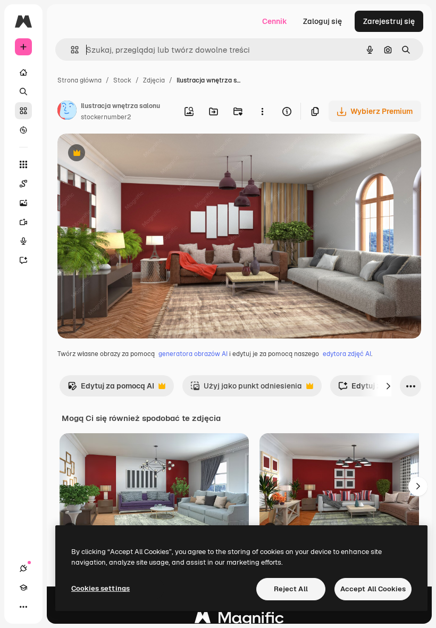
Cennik (274, 21)
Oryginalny (131, 154)
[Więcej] (23, 606)
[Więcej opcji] (262, 111)
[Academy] (23, 587)
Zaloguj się (322, 21)
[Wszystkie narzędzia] (23, 164)
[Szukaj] (23, 91)
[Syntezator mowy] (23, 241)
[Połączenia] (23, 568)
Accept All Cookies (373, 588)
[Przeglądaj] (23, 129)
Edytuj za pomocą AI (111, 388)
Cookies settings (100, 588)
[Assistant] (23, 260)
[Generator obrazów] (23, 202)
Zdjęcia (154, 80)
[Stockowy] (23, 110)
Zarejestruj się (389, 21)
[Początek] (23, 72)
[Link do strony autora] (67, 112)
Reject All (291, 588)
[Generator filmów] (23, 221)
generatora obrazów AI (193, 354)
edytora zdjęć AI (347, 354)
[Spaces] (23, 183)
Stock (122, 80)
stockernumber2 (106, 117)
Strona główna (79, 80)
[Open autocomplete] (70, 50)
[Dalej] (388, 385)
